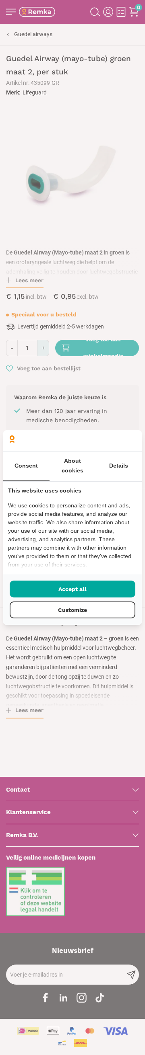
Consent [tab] (26, 465)
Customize (72, 610)
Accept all (72, 589)
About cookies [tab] (72, 466)
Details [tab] (118, 465)
